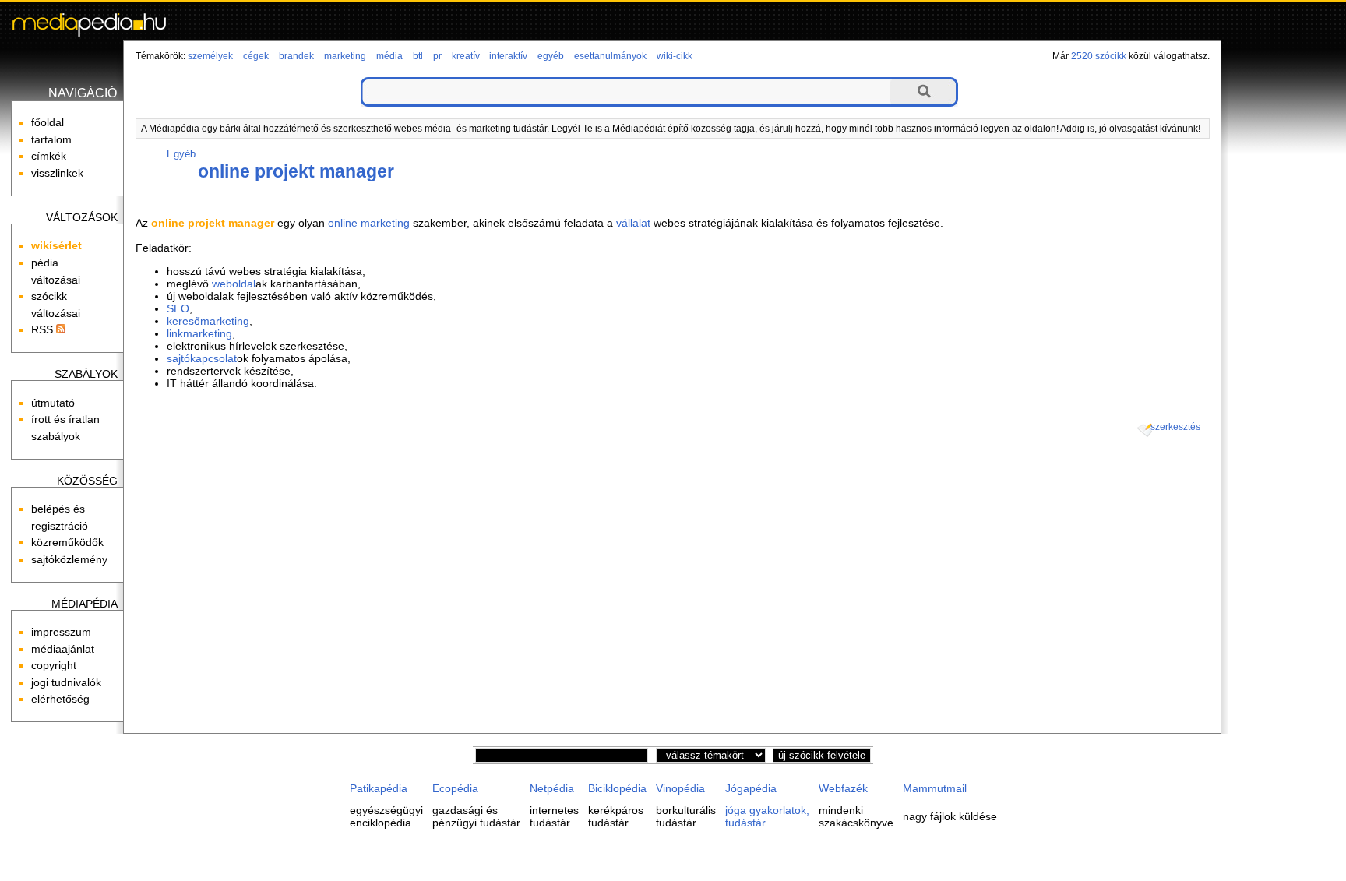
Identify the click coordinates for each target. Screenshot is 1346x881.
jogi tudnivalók (66, 682)
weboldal (233, 283)
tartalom (51, 139)
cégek (256, 56)
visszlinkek (57, 173)
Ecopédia (455, 788)
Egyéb (181, 154)
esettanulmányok (610, 56)
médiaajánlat (62, 649)
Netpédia (552, 788)
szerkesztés (1175, 427)
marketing (345, 56)
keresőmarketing (208, 321)
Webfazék (843, 788)
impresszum (61, 632)
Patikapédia (378, 788)
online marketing (369, 223)
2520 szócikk (1098, 56)
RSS (43, 329)
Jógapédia (751, 788)
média (389, 56)
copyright (53, 665)
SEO (178, 308)
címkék (48, 156)
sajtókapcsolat (202, 358)
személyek (210, 56)
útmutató (53, 402)
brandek (296, 56)
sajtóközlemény (69, 559)
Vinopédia (680, 788)
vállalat (633, 223)
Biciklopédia (617, 788)
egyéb (550, 56)
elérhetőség (60, 698)
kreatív (466, 56)
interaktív (508, 56)
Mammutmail (935, 788)
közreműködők (67, 542)
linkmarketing (199, 333)
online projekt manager (296, 171)
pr (437, 56)
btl (418, 56)
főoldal (47, 122)
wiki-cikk (674, 56)
